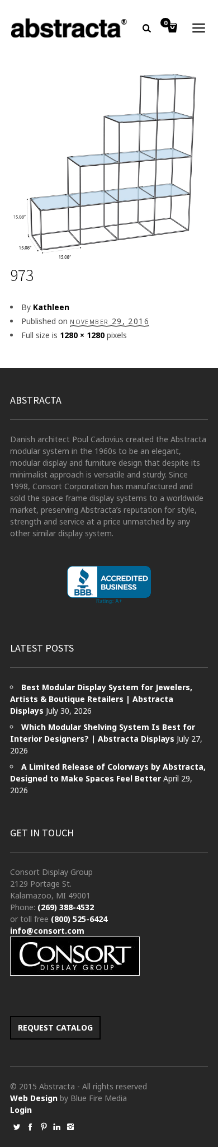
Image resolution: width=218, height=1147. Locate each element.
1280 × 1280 (82, 335)
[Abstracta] (69, 28)
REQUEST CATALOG (55, 1027)
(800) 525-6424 (79, 919)
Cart (165, 23)
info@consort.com (47, 930)
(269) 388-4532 (65, 907)
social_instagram (70, 1127)
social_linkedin (57, 1127)
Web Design (34, 1098)
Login (21, 1109)
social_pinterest (43, 1127)
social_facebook (30, 1127)
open (199, 28)
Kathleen (51, 307)
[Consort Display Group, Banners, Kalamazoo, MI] (109, 585)
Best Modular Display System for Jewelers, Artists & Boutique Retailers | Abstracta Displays (101, 699)
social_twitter (16, 1127)
